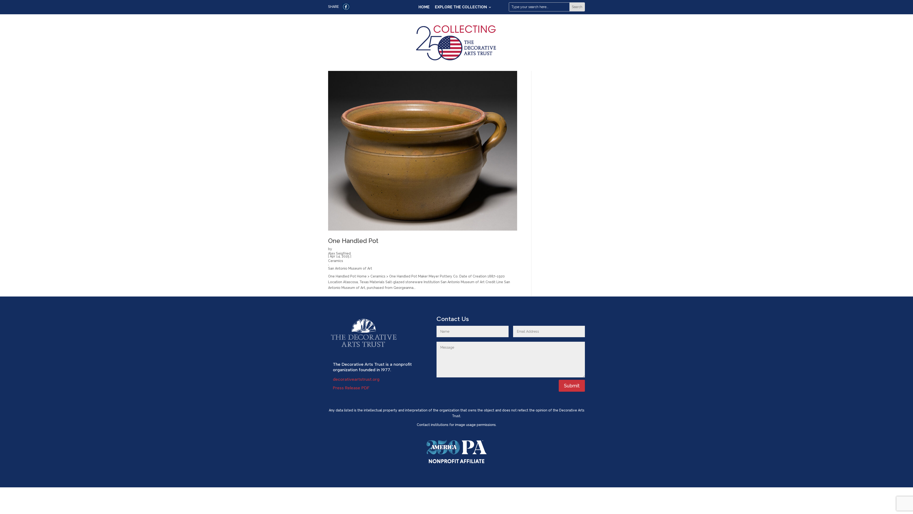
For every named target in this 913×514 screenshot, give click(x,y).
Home (424, 7)
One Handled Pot (353, 240)
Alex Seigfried (339, 253)
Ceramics (335, 260)
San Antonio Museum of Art (350, 268)
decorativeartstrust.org (356, 379)
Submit (572, 386)
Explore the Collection (461, 7)
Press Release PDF (351, 387)
